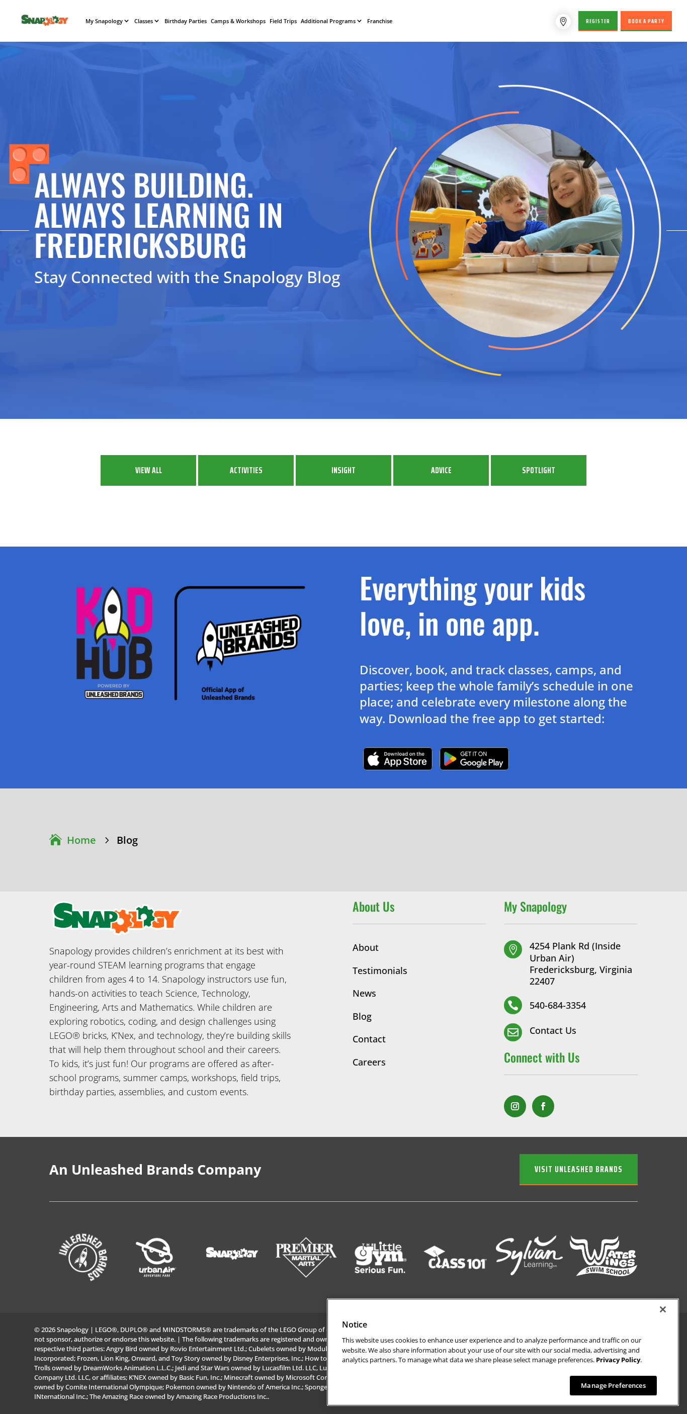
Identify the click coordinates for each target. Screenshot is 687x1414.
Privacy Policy (618, 1359)
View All (148, 470)
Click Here (397, 758)
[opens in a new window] (515, 1106)
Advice (441, 470)
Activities (246, 470)
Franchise (379, 21)
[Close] (663, 1309)
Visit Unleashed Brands (579, 1169)
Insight (343, 470)
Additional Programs (328, 21)
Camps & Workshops (238, 21)
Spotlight (538, 470)
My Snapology (104, 21)
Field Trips (283, 21)
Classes (143, 21)
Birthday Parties (185, 21)
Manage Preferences (613, 1384)
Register (598, 21)
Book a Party (646, 21)
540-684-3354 (558, 1005)
